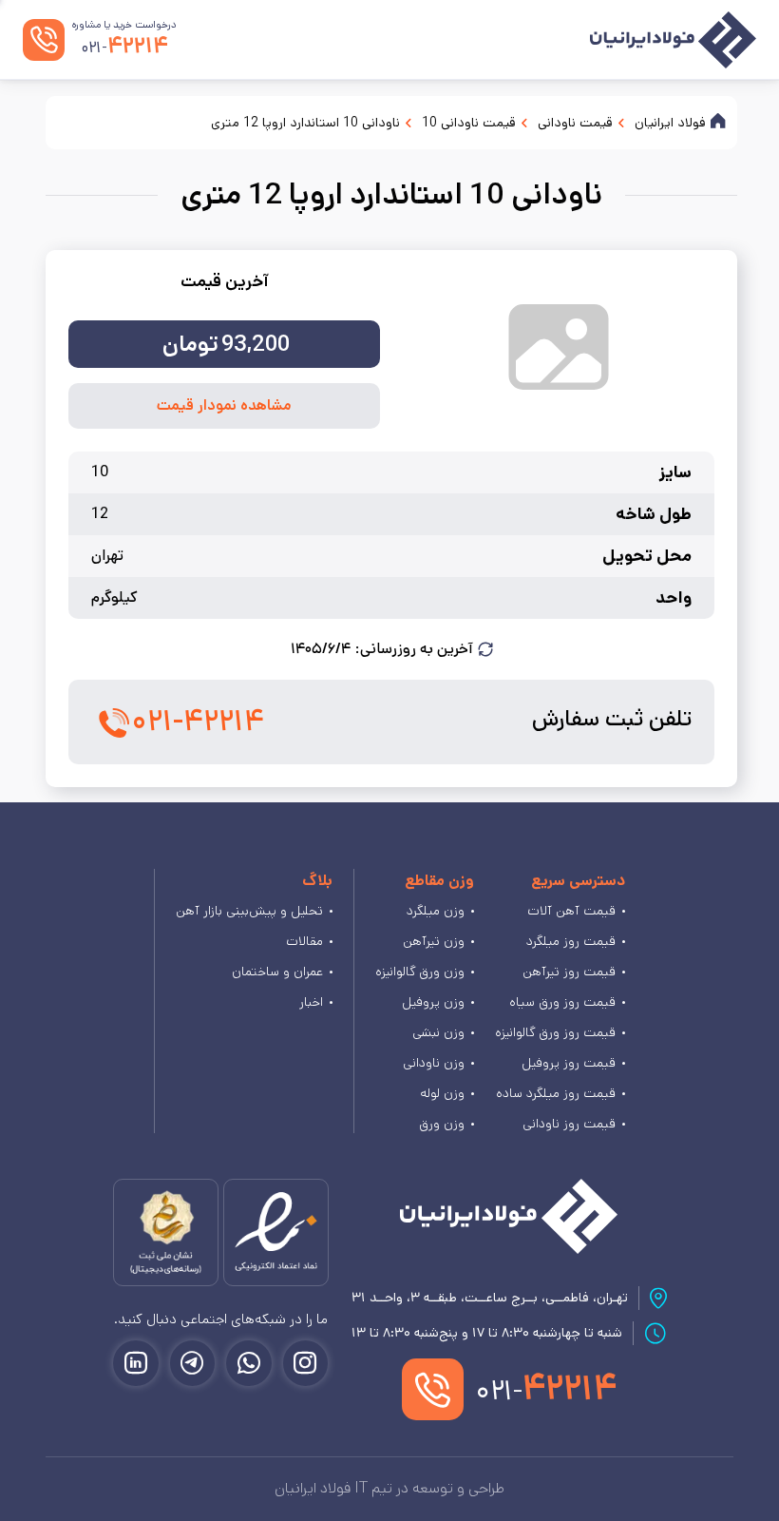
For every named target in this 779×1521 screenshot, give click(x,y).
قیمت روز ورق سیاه (562, 1001)
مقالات (304, 941)
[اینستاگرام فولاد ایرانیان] (306, 1363)
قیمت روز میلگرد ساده (556, 1093)
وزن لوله (442, 1093)
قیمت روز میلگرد (571, 941)
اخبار (311, 1001)
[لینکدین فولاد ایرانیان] (136, 1363)
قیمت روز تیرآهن (569, 971)
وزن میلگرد (436, 910)
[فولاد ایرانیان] (509, 1216)
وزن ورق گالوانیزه (420, 971)
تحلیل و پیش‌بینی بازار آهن (249, 910)
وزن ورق (442, 1123)
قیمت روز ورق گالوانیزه (555, 1032)
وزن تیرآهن (434, 941)
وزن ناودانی (434, 1062)
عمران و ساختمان (277, 971)
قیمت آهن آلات (571, 910)
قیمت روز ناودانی (569, 1123)
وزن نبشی (438, 1032)
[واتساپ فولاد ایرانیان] (249, 1363)
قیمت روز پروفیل (569, 1062)
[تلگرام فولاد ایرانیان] (193, 1363)
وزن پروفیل (433, 1001)
